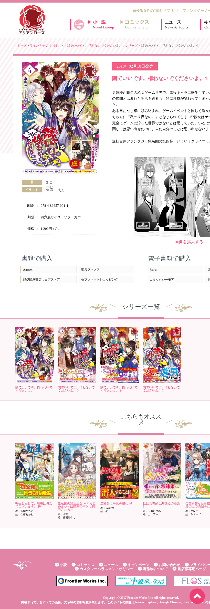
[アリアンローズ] (32, 20)
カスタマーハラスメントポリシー (106, 569)
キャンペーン (138, 565)
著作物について (155, 569)
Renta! (154, 269)
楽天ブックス (90, 269)
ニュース (177, 24)
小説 (63, 565)
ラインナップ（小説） (45, 45)
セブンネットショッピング (99, 279)
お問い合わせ (169, 565)
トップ (21, 45)
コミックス (85, 565)
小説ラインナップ (103, 24)
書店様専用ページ (191, 569)
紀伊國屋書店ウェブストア (41, 279)
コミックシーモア (162, 279)
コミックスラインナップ (135, 24)
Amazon (28, 269)
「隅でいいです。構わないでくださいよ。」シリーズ (101, 45)
